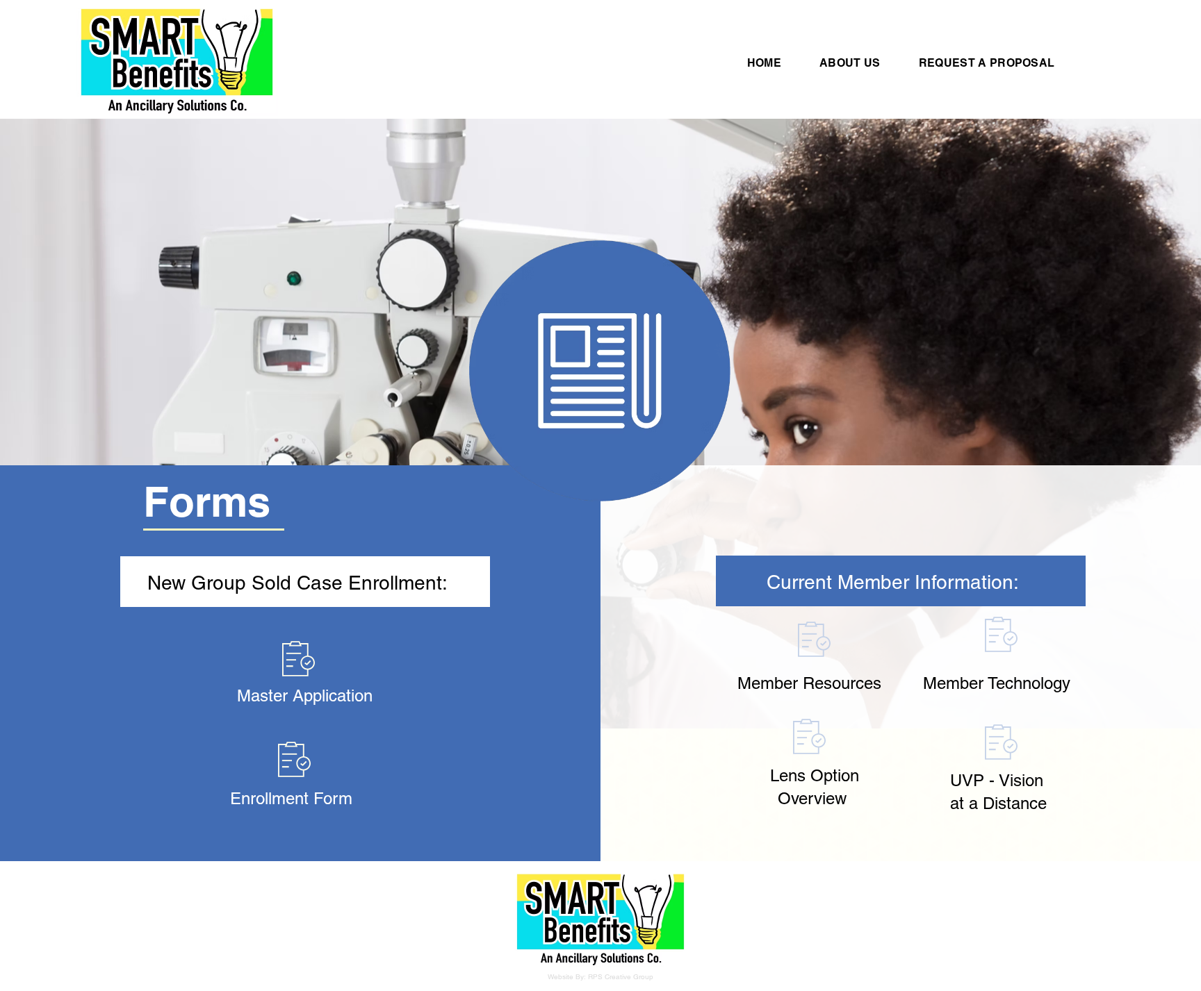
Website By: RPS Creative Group (600, 976)
